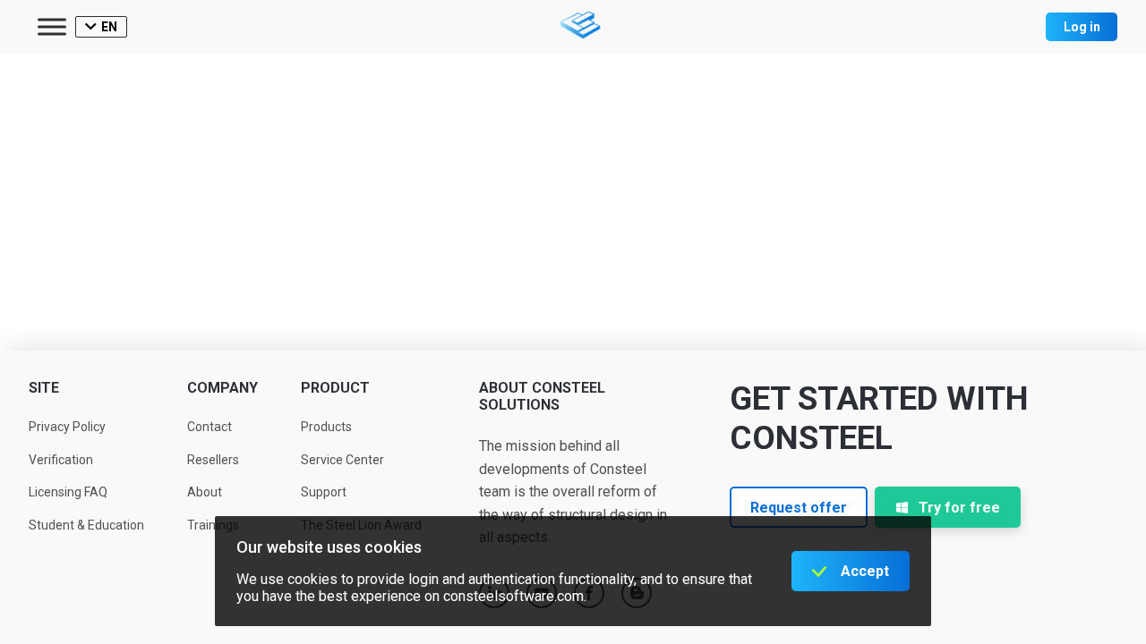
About (204, 492)
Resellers (213, 460)
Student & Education (86, 525)
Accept (865, 571)
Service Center (342, 460)
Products (326, 426)
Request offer (798, 507)
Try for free (959, 507)
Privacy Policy (67, 426)
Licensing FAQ (68, 492)
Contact (209, 426)
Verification (61, 460)
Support (323, 492)
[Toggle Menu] (52, 26)
